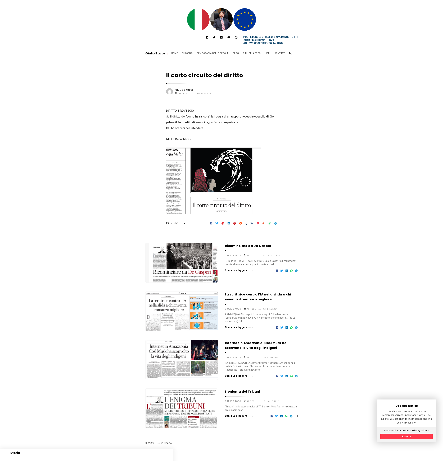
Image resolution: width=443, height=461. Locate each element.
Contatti (279, 53)
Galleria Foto (252, 53)
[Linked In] (221, 37)
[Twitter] (214, 37)
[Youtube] (228, 37)
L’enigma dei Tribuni (242, 391)
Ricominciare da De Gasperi (248, 246)
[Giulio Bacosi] (198, 19)
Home (174, 53)
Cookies (404, 430)
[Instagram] (236, 37)
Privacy (416, 430)
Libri (267, 53)
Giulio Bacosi (156, 53)
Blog (236, 53)
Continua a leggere (236, 270)
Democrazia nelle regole (213, 53)
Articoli (183, 93)
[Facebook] (207, 37)
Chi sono (187, 53)
